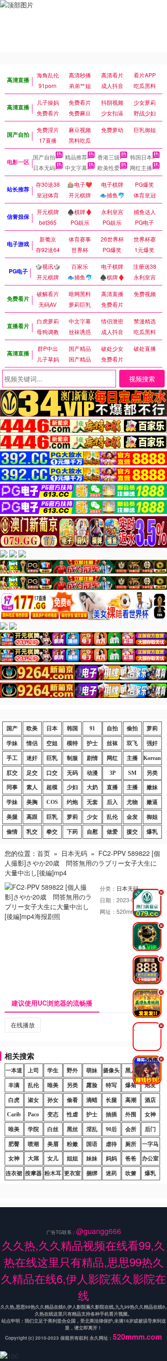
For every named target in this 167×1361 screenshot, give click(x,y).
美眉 (52, 1144)
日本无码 (44, 167)
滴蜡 (91, 1100)
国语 (91, 1144)
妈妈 (111, 1158)
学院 (33, 1129)
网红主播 (141, 167)
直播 (112, 787)
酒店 (150, 1100)
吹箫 (130, 1173)
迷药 (111, 1173)
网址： (108, 911)
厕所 (130, 1144)
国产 (12, 728)
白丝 (52, 1129)
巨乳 (52, 758)
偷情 (12, 832)
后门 (150, 1129)
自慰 (92, 832)
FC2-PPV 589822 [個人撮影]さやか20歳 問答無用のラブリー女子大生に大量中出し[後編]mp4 (82, 862)
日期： (108, 900)
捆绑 (91, 1173)
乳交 (32, 832)
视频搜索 (142, 378)
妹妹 (91, 1158)
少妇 (72, 787)
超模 (52, 787)
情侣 (32, 743)
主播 (132, 758)
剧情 (92, 758)
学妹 (12, 743)
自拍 (112, 728)
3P (112, 773)
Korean (152, 758)
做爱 (112, 832)
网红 (112, 758)
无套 (92, 802)
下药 (72, 832)
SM (132, 773)
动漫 (92, 773)
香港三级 (108, 157)
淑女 (33, 1100)
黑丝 (72, 1129)
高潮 (130, 1100)
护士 (92, 743)
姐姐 (72, 1158)
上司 (33, 1070)
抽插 (111, 1114)
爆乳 (152, 832)
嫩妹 (152, 787)
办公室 (150, 1158)
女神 (150, 1114)
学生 (52, 1070)
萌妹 (91, 1070)
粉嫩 (72, 1144)
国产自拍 (44, 157)
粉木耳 (53, 1173)
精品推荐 (76, 157)
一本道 (14, 1070)
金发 (132, 817)
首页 (43, 853)
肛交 (12, 773)
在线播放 (23, 1024)
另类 (152, 773)
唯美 (52, 1085)
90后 (111, 1129)
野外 (72, 1070)
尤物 (132, 802)
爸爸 (130, 1158)
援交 (132, 832)
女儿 (52, 1158)
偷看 (72, 1100)
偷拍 (132, 728)
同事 (12, 787)
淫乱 (91, 1129)
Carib (14, 1114)
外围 (130, 1114)
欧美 (32, 728)
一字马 (150, 1144)
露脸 (91, 1085)
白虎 (13, 1100)
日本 (52, 728)
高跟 (32, 817)
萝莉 (152, 728)
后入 (112, 802)
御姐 (152, 817)
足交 (32, 773)
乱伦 (112, 817)
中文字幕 (76, 167)
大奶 (92, 787)
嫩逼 (152, 802)
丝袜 (112, 743)
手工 (12, 758)
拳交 (52, 832)
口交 (52, 773)
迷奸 (32, 758)
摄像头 (111, 1070)
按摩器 (33, 1173)
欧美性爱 (108, 167)
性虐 (72, 1114)
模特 (72, 743)
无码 (72, 773)
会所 (130, 1129)
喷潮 (33, 1144)
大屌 (33, 1158)
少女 (92, 817)
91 (92, 728)
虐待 (111, 1144)
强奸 (152, 743)
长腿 (111, 1100)
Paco (33, 1114)
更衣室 (72, 1173)
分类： (108, 888)
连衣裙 (14, 1173)
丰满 (13, 1085)
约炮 (72, 802)
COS (52, 802)
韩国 (72, 728)
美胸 (32, 802)
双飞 (132, 743)
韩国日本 (141, 157)
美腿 (12, 817)
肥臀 (13, 1144)
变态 (52, 1114)
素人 (32, 787)
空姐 (52, 743)
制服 (72, 758)
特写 (111, 1085)
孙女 (52, 1100)
